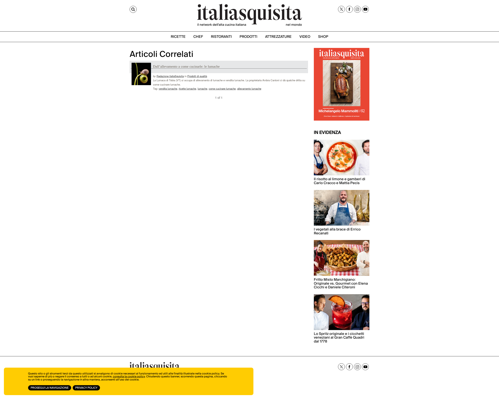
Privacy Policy (86, 388)
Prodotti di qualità (197, 76)
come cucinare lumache (222, 88)
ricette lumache (187, 88)
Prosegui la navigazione (50, 388)
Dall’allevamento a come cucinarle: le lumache (186, 66)
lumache (202, 88)
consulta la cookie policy (129, 376)
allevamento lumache (249, 88)
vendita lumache (168, 88)
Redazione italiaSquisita (170, 76)
